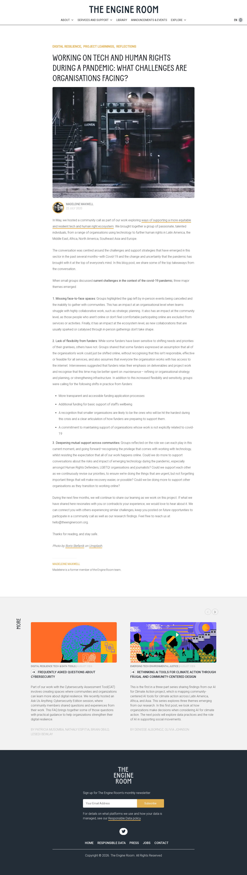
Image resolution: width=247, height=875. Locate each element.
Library (121, 20)
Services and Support (93, 20)
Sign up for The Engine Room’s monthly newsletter (116, 793)
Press (134, 843)
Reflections (126, 46)
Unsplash (95, 546)
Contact (161, 843)
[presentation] (208, 612)
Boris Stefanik (74, 546)
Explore (177, 20)
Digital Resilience (66, 46)
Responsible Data (111, 843)
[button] (235, 20)
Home (89, 843)
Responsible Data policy (124, 818)
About (65, 20)
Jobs (147, 843)
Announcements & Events (149, 20)
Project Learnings (98, 46)
